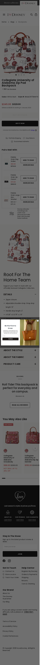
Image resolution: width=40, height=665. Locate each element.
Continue (10, 339)
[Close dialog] (37, 321)
